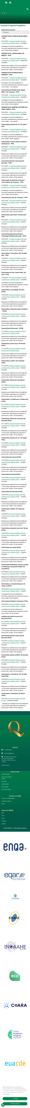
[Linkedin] (10, 2)
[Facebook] (6, 2)
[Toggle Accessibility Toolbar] (3, 1105)
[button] (16, 19)
